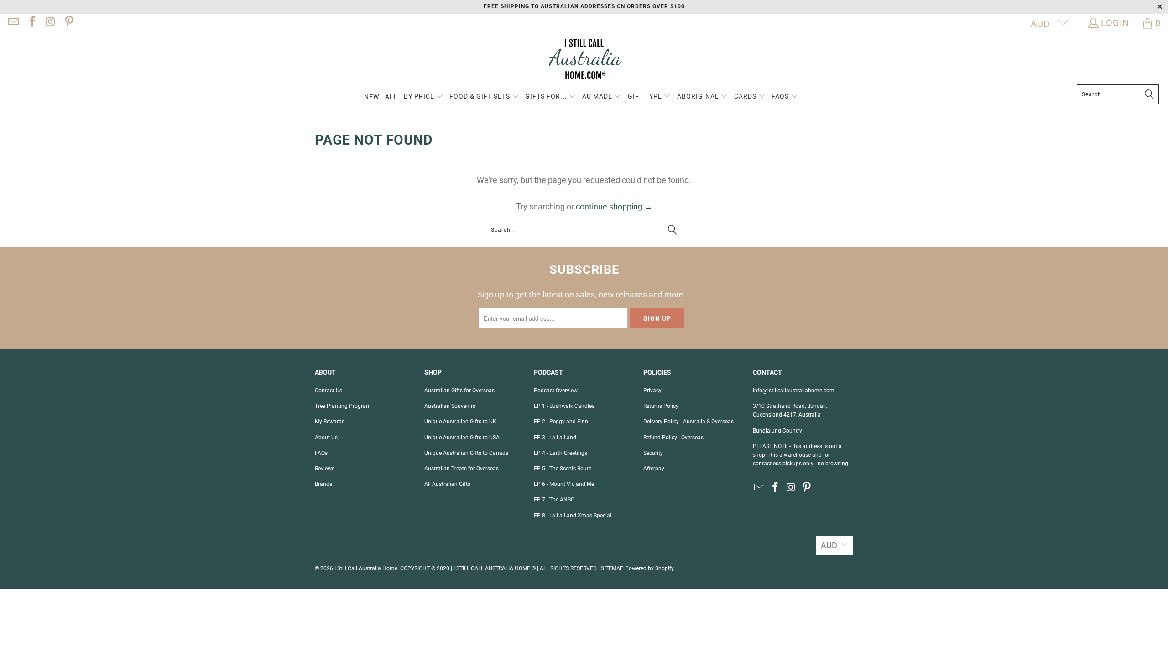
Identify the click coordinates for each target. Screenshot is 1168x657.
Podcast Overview (556, 390)
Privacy (652, 390)
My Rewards (329, 421)
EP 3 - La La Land (555, 437)
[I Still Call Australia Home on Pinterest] (68, 22)
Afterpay (653, 468)
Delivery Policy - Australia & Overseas (688, 421)
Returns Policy (660, 406)
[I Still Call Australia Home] (584, 60)
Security (653, 453)
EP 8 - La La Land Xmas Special (572, 515)
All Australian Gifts (447, 484)
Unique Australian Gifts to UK (460, 421)
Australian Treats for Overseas (461, 468)
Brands (323, 484)
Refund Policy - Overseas (673, 437)
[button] (423, 97)
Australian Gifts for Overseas (459, 390)
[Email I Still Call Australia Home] (13, 22)
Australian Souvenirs (449, 406)
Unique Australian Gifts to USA (462, 437)
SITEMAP (612, 568)
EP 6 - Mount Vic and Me (564, 484)
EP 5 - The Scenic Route (562, 468)
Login (1115, 22)
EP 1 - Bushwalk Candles (564, 406)
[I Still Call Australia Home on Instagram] (50, 22)
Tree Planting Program (343, 406)
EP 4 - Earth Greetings (560, 453)
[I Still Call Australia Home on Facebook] (31, 22)
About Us (326, 437)
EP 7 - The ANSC (554, 499)
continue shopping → (614, 206)
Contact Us (328, 390)
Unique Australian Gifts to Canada (466, 453)
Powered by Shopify (649, 568)
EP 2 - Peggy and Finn (561, 421)
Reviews (324, 468)
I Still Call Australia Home (365, 568)
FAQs (321, 453)
